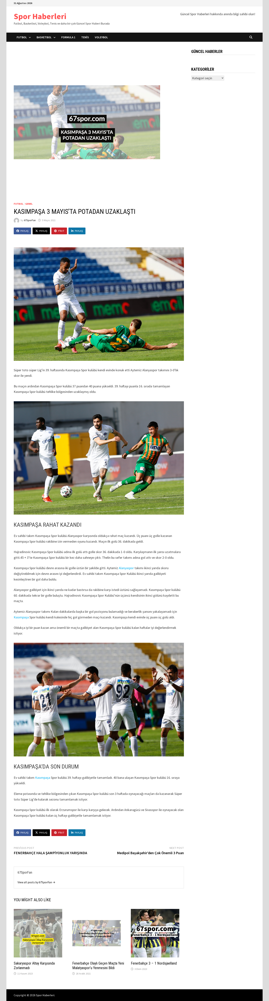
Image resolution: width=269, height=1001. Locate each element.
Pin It (61, 230)
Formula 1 (68, 37)
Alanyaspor (126, 568)
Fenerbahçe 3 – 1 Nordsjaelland (154, 963)
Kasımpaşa (21, 617)
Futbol (22, 37)
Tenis (85, 37)
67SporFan (30, 220)
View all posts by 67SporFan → (36, 882)
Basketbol (44, 37)
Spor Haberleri (40, 16)
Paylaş (24, 230)
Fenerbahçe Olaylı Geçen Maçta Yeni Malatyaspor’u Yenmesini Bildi (98, 965)
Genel (29, 203)
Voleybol (101, 37)
